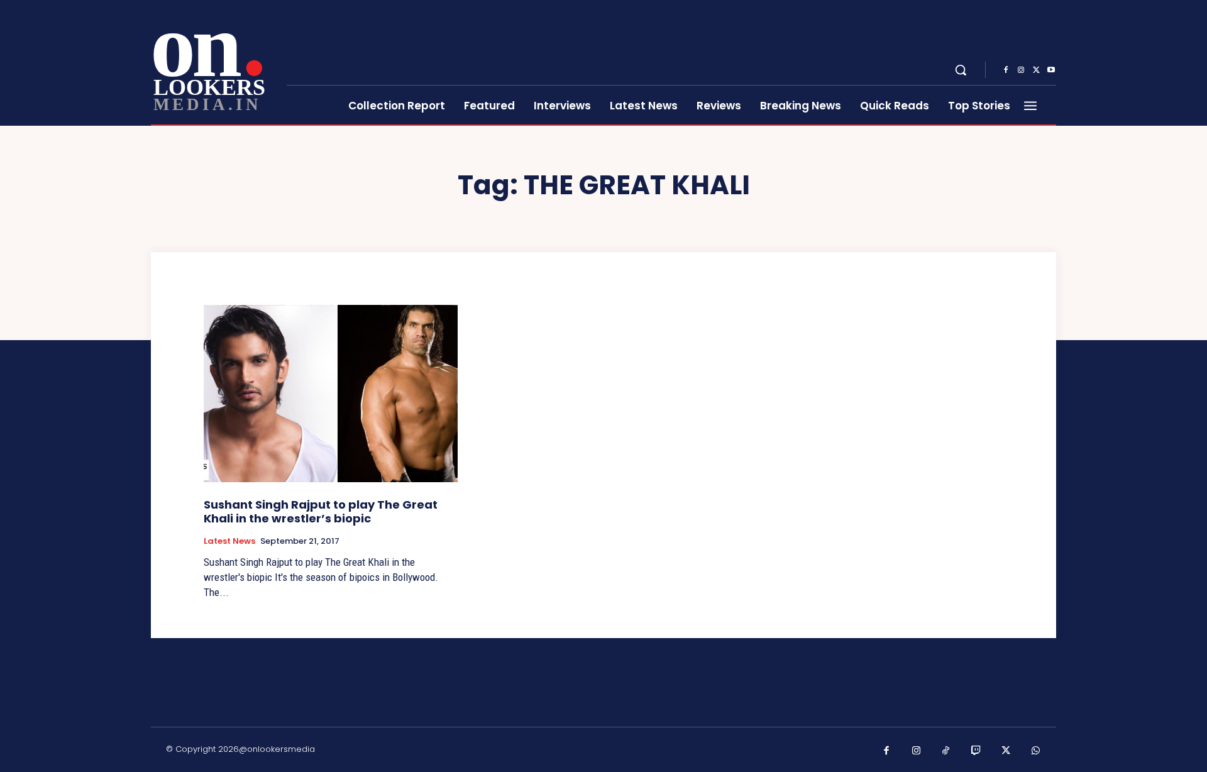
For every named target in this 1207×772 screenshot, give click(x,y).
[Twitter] (1036, 70)
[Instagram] (1020, 70)
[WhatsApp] (1036, 751)
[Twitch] (976, 751)
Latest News (229, 541)
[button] (960, 70)
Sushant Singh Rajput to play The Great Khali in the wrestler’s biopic (321, 511)
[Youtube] (1051, 70)
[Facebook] (1005, 70)
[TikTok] (946, 751)
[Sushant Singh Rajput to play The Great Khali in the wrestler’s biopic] (331, 394)
